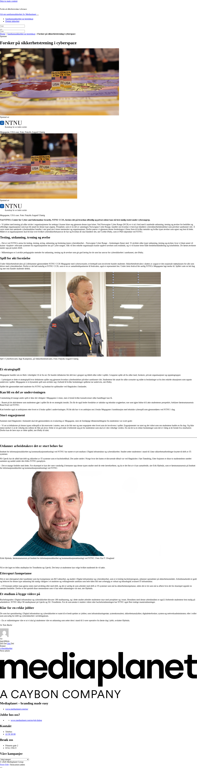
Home (2, 34)
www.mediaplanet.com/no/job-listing (26, 720)
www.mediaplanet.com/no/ (16, 709)
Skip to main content (8, 1)
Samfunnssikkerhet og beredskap (19, 19)
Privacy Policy (4, 764)
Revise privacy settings (17, 764)
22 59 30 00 (10, 734)
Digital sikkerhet (12, 21)
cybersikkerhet (6, 648)
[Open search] (1, 29)
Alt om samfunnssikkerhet (18, 14)
